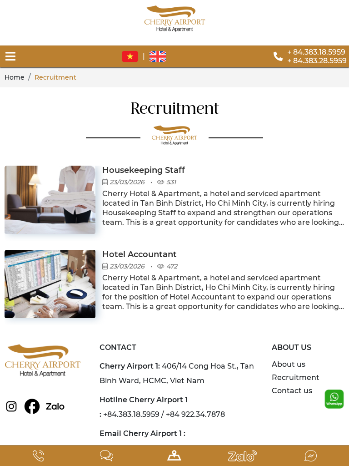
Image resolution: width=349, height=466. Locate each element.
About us (288, 364)
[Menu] (10, 56)
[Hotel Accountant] (50, 255)
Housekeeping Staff (143, 170)
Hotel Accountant (139, 254)
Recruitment (295, 377)
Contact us (292, 390)
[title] (39, 455)
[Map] (174, 455)
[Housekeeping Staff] (50, 171)
